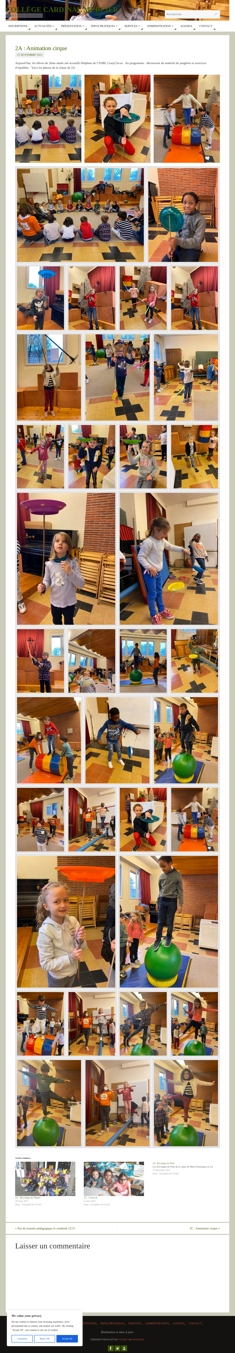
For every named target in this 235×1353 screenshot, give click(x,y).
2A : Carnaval (90, 1197)
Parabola (123, 1339)
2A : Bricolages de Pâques (27, 1197)
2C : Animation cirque (205, 1228)
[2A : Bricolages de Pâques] (47, 1179)
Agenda (179, 1323)
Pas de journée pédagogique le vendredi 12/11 (45, 1228)
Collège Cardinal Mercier (62, 9)
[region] (45, 1328)
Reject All (44, 1338)
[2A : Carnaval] (116, 1179)
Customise (22, 1338)
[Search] (215, 14)
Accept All (67, 1338)
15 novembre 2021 (29, 54)
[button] (48, 118)
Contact (195, 1323)
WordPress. (138, 1339)
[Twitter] (117, 1348)
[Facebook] (111, 1348)
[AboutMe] (124, 1348)
